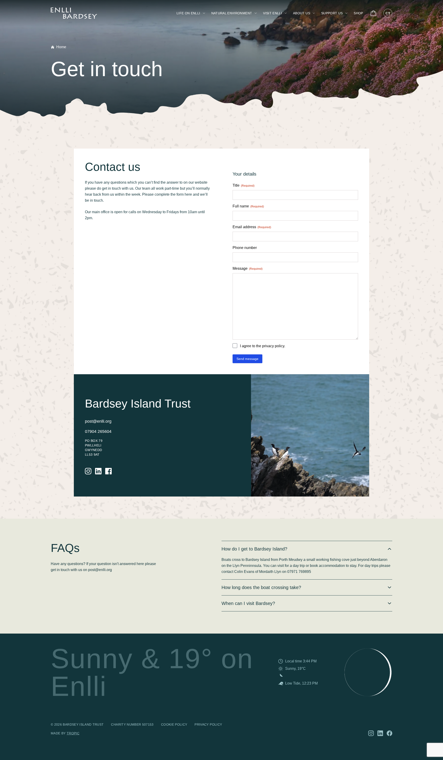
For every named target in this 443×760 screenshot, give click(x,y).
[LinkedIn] (98, 471)
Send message (247, 359)
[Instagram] (88, 471)
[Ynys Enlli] (74, 13)
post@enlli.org (98, 421)
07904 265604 (98, 431)
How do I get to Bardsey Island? (254, 548)
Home (61, 47)
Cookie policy (174, 724)
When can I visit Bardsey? (248, 603)
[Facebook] (108, 471)
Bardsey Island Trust (83, 724)
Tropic (73, 733)
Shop (358, 13)
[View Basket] (373, 13)
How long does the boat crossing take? (261, 587)
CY (388, 13)
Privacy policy (208, 724)
